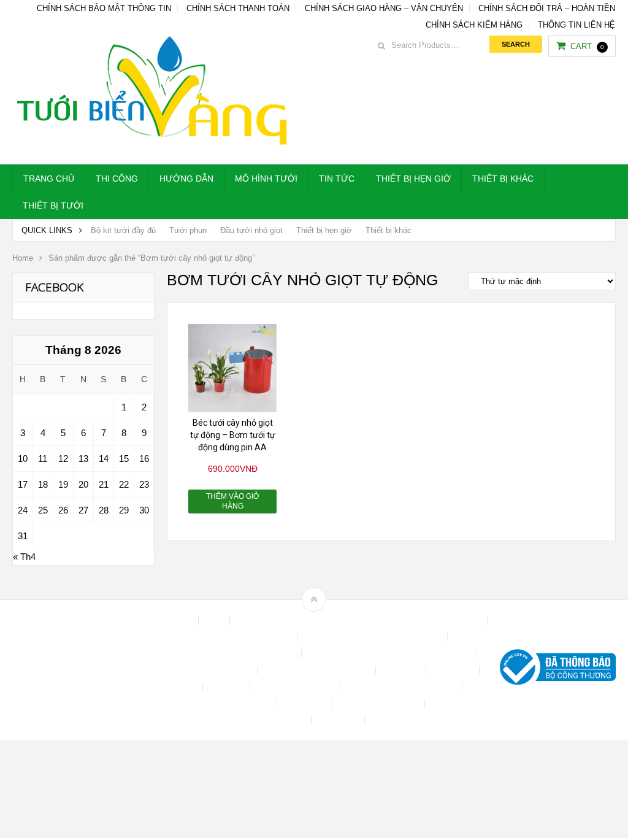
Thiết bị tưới (53, 205)
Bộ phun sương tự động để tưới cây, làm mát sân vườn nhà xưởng (360, 621)
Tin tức (336, 178)
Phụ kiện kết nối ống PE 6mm (402, 687)
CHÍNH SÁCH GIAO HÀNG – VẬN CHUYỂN (384, 8)
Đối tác (183, 687)
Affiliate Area (169, 621)
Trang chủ (48, 178)
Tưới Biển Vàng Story (412, 720)
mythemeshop (75, 670)
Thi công (117, 178)
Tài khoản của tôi (239, 703)
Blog (215, 621)
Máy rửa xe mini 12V (296, 687)
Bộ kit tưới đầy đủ (123, 230)
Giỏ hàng (227, 687)
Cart (587, 46)
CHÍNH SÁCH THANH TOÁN (237, 8)
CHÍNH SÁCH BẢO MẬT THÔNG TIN (104, 8)
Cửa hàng (402, 670)
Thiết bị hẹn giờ (413, 178)
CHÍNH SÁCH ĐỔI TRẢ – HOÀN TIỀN (546, 8)
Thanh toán (306, 703)
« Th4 (24, 557)
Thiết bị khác (503, 178)
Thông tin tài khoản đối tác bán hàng (240, 720)
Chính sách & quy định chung (238, 637)
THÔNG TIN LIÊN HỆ (576, 25)
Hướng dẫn (186, 178)
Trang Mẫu (339, 720)
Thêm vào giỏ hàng (232, 501)
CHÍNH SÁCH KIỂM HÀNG (474, 25)
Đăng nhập (454, 670)
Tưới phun (188, 230)
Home (22, 258)
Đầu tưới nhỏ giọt (251, 230)
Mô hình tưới (266, 178)
